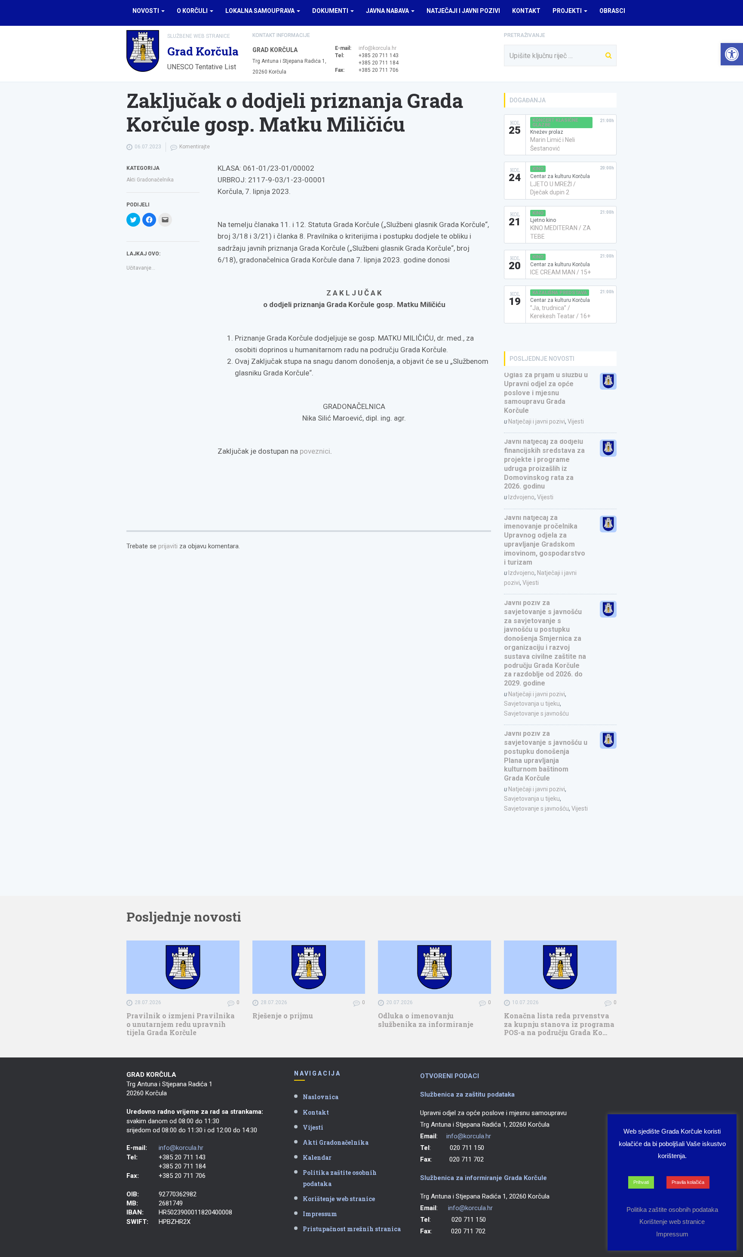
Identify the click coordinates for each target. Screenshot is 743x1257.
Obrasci (612, 10)
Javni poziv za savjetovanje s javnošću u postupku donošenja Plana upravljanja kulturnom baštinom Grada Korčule (545, 755)
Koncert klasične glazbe (555, 122)
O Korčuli (193, 10)
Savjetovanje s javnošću (536, 713)
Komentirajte (194, 147)
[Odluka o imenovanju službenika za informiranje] (434, 967)
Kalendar (317, 1157)
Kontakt (526, 10)
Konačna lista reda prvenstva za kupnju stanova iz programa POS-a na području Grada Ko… (559, 1023)
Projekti (568, 10)
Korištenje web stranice (339, 1199)
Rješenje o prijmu (282, 1015)
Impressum (320, 1214)
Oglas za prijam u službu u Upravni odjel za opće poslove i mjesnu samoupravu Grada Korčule (546, 393)
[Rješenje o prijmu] (308, 967)
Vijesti (576, 421)
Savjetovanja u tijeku (532, 703)
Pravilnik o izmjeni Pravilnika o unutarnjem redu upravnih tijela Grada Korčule (180, 1023)
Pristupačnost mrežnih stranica (352, 1229)
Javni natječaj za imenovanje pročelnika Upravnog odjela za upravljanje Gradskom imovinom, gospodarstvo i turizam (544, 539)
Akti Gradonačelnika (150, 180)
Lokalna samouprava (260, 10)
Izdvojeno (521, 497)
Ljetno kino (543, 220)
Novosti (146, 10)
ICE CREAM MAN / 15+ (560, 272)
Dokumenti (331, 10)
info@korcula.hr (377, 48)
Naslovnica (320, 1097)
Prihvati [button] (641, 1182)
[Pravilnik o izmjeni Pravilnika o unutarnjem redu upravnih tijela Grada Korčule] (182, 967)
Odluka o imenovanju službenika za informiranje (425, 1019)
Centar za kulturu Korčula (560, 176)
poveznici (315, 451)
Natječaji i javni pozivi (463, 10)
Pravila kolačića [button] (688, 1182)
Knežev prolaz (546, 132)
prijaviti (168, 546)
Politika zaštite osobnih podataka (340, 1177)
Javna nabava (388, 10)
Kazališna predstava (559, 292)
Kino (537, 169)
